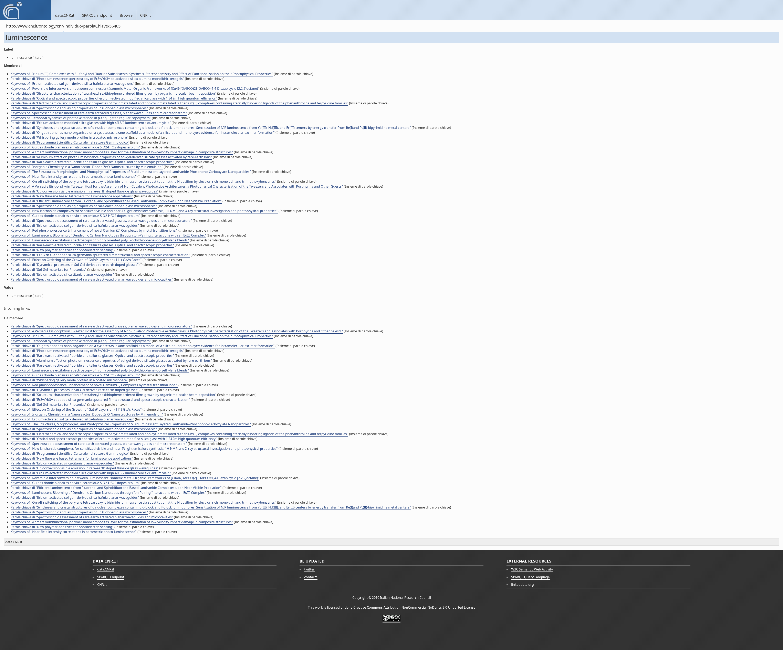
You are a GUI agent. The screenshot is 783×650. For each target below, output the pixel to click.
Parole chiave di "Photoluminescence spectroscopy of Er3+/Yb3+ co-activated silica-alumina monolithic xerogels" (97, 78)
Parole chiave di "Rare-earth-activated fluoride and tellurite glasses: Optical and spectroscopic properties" (92, 162)
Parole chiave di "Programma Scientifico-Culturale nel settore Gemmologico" (70, 142)
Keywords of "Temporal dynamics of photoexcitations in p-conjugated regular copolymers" (81, 118)
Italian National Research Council (405, 597)
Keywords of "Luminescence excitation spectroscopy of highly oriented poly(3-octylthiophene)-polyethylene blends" (100, 240)
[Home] (25, 10)
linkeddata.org (522, 584)
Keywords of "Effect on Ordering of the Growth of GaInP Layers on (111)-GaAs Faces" (76, 260)
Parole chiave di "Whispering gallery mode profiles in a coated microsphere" (69, 137)
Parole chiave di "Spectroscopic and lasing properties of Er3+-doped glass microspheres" (79, 108)
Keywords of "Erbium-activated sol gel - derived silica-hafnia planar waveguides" (72, 83)
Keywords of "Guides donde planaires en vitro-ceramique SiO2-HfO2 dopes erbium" (75, 147)
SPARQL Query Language (530, 577)
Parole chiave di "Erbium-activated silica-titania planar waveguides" (62, 274)
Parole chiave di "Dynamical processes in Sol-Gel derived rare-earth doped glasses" (75, 264)
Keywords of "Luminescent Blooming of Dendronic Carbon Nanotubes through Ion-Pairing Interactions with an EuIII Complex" (108, 235)
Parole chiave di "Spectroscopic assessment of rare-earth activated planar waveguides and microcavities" (92, 279)
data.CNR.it (64, 15)
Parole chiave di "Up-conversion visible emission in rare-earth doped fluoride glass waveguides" (84, 191)
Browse (126, 15)
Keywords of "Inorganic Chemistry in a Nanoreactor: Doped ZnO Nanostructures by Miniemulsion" (87, 167)
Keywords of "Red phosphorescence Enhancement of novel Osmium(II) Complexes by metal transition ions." (94, 230)
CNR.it (145, 15)
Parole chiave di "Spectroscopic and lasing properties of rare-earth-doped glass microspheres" (84, 206)
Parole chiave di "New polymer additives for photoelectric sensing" (62, 250)
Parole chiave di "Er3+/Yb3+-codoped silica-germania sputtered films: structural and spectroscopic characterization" (100, 255)
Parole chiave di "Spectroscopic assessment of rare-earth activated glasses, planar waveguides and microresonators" (101, 220)
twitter (309, 569)
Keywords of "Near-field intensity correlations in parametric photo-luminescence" (74, 176)
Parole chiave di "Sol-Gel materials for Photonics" (48, 269)
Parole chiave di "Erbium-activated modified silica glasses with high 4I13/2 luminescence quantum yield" (91, 122)
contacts (310, 577)
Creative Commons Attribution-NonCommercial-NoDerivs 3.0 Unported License (414, 607)
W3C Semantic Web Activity (532, 569)
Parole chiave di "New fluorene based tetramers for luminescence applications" (72, 196)
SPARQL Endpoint (97, 15)
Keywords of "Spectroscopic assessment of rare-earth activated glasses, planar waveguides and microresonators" (99, 113)
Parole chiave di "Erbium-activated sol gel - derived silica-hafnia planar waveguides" (75, 225)
